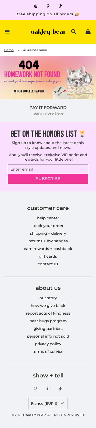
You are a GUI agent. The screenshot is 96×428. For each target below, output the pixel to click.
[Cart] (88, 31)
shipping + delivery (48, 233)
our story (48, 297)
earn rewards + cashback (48, 248)
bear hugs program (48, 320)
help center (48, 218)
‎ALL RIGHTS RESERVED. (66, 415)
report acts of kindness (48, 313)
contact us (48, 263)
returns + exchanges (48, 241)
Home (9, 50)
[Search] (73, 31)
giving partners (48, 328)
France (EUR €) (45, 403)
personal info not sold (48, 336)
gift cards (48, 256)
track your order (48, 225)
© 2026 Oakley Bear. (29, 415)
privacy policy (48, 343)
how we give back (48, 305)
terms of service (48, 351)
